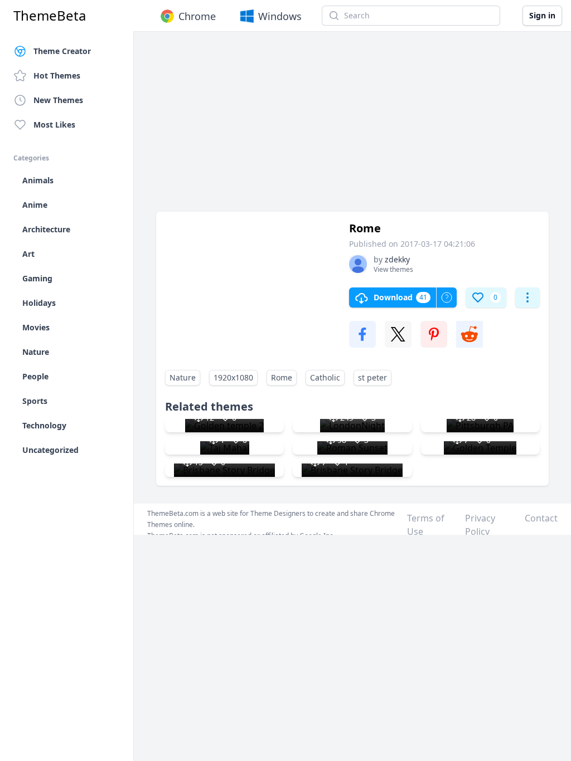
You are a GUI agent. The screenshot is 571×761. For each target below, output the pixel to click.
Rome (281, 377)
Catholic (325, 377)
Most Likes (54, 124)
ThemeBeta (49, 16)
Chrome (197, 16)
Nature (183, 377)
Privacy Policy (480, 525)
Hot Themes (56, 75)
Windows (280, 16)
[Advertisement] (352, 127)
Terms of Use (425, 525)
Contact (541, 518)
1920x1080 (233, 377)
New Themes (58, 100)
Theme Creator (62, 51)
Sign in (542, 15)
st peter (372, 377)
